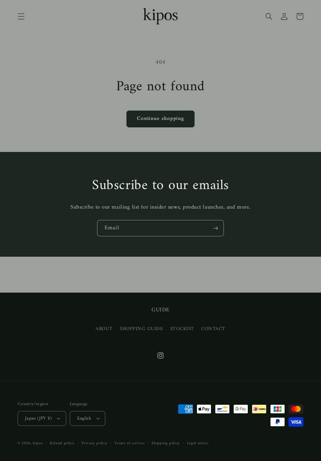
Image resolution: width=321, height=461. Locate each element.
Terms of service (129, 443)
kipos (38, 443)
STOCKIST (182, 329)
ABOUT (104, 329)
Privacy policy (94, 443)
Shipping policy (165, 443)
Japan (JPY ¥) (38, 418)
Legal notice (198, 443)
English (84, 418)
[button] (21, 16)
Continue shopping (160, 118)
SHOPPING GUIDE (141, 329)
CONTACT (213, 329)
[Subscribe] (216, 228)
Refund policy (62, 443)
